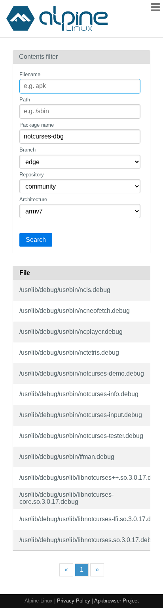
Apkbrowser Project (116, 601)
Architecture (33, 199)
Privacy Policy (73, 601)
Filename (29, 74)
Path (24, 100)
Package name (36, 125)
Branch (27, 150)
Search (36, 239)
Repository (31, 175)
